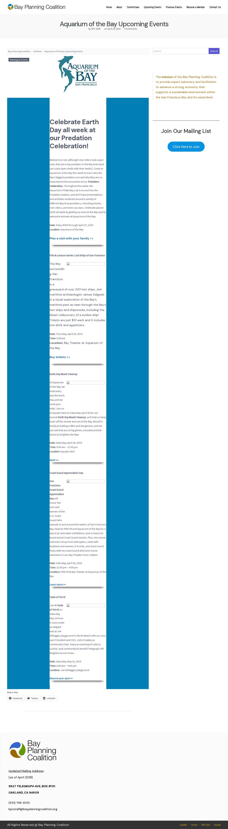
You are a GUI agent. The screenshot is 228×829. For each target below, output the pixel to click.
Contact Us (215, 7)
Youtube (217, 824)
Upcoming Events (152, 7)
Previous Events (174, 7)
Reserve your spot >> (61, 678)
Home (109, 7)
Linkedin (183, 824)
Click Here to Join (186, 146)
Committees (133, 7)
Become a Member (196, 7)
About (119, 7)
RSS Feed (205, 824)
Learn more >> (58, 584)
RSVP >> (54, 460)
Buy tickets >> (60, 357)
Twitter (194, 824)
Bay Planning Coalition (19, 51)
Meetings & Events (19, 59)
